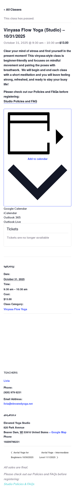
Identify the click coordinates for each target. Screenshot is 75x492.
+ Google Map (57, 432)
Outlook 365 (12, 217)
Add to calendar (38, 159)
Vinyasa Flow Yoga (15, 309)
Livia (7, 381)
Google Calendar (15, 208)
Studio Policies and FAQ (20, 101)
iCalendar (10, 213)
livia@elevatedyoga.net (18, 403)
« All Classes (12, 9)
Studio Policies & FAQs (19, 484)
